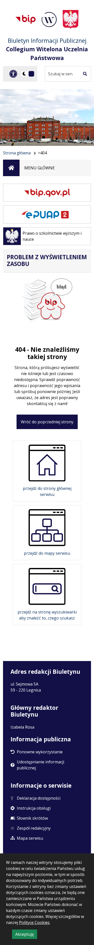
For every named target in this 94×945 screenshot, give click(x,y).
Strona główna (17, 153)
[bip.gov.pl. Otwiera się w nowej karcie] (47, 193)
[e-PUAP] (47, 214)
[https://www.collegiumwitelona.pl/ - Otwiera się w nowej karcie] (49, 20)
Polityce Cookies (34, 922)
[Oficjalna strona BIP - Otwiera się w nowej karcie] (25, 19)
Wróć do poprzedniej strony (47, 422)
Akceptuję (26, 935)
